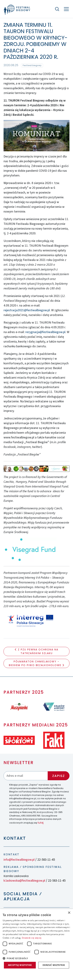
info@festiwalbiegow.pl (19, 859)
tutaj (40, 822)
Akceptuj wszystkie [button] (20, 965)
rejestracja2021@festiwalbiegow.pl (27, 310)
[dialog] (36, 940)
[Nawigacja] (66, 9)
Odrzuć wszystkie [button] (54, 965)
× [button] (69, 912)
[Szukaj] (57, 9)
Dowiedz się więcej (31, 937)
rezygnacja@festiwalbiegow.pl (45, 332)
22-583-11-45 (46, 859)
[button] (36, 958)
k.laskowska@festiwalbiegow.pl (24, 880)
